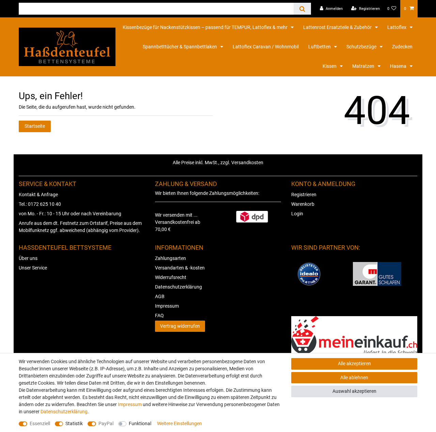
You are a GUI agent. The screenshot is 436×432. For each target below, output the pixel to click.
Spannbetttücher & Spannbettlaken (180, 46)
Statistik (74, 423)
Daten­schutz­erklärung (64, 411)
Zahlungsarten (170, 258)
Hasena (398, 66)
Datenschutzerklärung (178, 287)
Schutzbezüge (361, 46)
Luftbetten (320, 46)
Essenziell (40, 423)
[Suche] (302, 9)
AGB (160, 296)
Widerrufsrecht (170, 277)
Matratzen (363, 66)
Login (297, 213)
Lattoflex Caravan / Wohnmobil (266, 46)
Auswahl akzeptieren (354, 391)
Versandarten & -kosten (180, 268)
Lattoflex (397, 27)
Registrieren (303, 194)
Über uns (28, 258)
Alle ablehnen (354, 377)
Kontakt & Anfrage (38, 194)
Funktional (140, 423)
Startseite (35, 126)
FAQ (159, 315)
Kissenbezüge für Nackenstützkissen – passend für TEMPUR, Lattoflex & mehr (206, 27)
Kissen (330, 66)
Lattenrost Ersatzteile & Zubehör (338, 27)
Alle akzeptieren (354, 363)
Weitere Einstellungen (179, 423)
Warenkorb (302, 204)
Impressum (167, 306)
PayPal (105, 423)
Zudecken (402, 46)
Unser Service (33, 268)
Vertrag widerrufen (180, 326)
